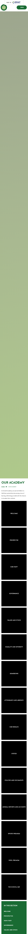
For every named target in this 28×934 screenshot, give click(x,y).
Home (3, 487)
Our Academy (12, 487)
